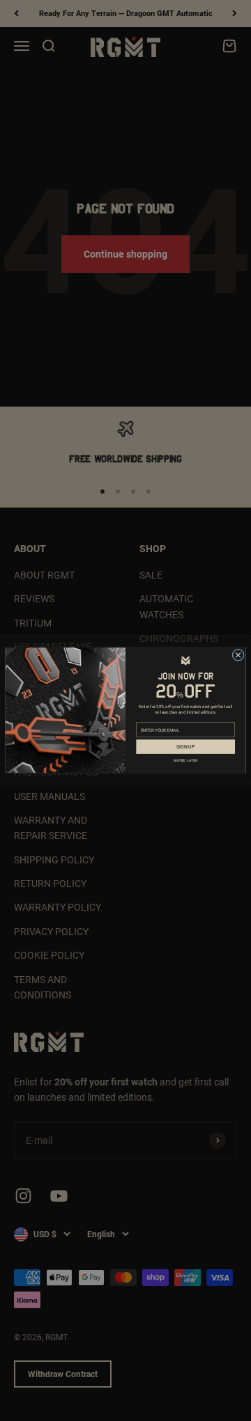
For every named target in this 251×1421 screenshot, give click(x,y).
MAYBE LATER (185, 759)
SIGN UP (185, 747)
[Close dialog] (238, 655)
